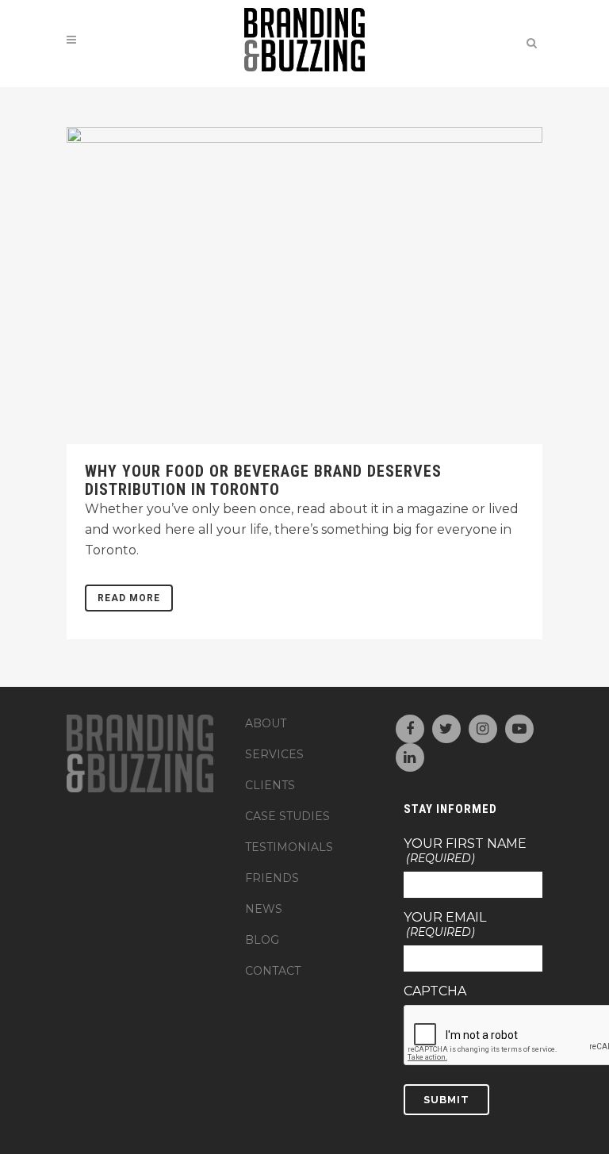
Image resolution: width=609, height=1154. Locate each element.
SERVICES (274, 754)
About (265, 723)
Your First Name (465, 851)
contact (273, 971)
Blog (262, 940)
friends (272, 878)
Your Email (445, 925)
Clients (270, 785)
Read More (129, 598)
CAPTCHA (435, 991)
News (263, 909)
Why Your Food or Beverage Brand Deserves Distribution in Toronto (263, 480)
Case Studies (287, 816)
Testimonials (289, 847)
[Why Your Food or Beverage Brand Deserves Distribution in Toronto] (304, 285)
